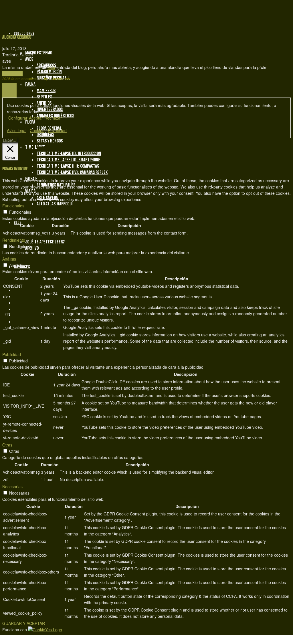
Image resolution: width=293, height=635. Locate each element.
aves (6, 61)
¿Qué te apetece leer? (45, 242)
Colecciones (24, 33)
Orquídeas (45, 135)
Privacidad (57, 130)
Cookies (37, 130)
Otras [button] (7, 445)
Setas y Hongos (50, 141)
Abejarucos (46, 65)
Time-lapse (35, 147)
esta (51, 67)
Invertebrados (50, 109)
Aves (29, 59)
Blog (17, 222)
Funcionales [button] (13, 206)
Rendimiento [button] (13, 240)
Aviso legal (16, 130)
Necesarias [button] (12, 486)
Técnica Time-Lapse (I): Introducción (69, 153)
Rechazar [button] (53, 118)
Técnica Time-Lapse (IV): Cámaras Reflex (72, 172)
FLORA (30, 122)
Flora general (49, 128)
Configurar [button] (17, 118)
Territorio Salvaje (17, 54)
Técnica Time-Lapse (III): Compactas (68, 166)
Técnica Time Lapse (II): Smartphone (68, 160)
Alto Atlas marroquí (55, 204)
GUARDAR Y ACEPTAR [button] (23, 623)
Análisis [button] (9, 259)
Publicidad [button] (11, 354)
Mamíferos (46, 91)
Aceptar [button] (36, 118)
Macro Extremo (38, 53)
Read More (12, 73)
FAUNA (30, 84)
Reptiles (44, 97)
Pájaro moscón (49, 72)
